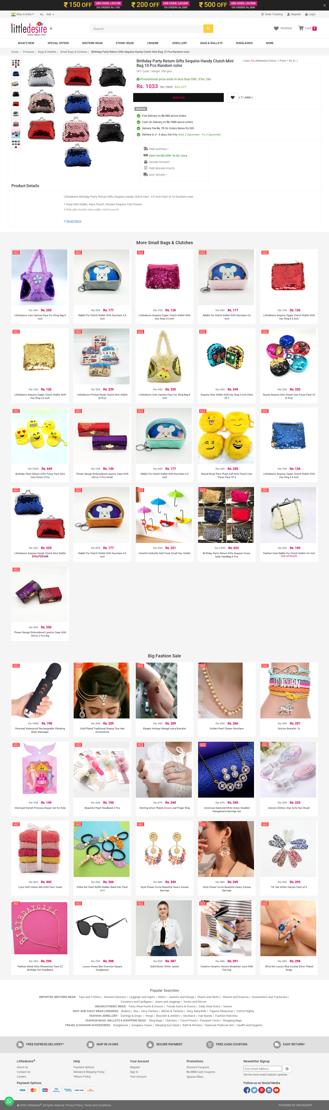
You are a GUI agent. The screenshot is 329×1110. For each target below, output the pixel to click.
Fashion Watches (226, 1016)
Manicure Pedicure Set (219, 1025)
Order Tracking (273, 14)
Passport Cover (210, 1020)
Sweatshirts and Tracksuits (269, 997)
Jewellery (179, 43)
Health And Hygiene (249, 1025)
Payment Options (83, 1067)
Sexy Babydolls (196, 1011)
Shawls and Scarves (236, 997)
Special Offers (58, 43)
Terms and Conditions (98, 1105)
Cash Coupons (201, 1072)
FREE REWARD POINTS (162, 168)
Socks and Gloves (195, 1002)
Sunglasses (244, 43)
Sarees (227, 1006)
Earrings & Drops (132, 1016)
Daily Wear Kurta (209, 1006)
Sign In (134, 1072)
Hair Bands (205, 1016)
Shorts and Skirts (208, 997)
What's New (26, 43)
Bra (136, 1011)
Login (312, 14)
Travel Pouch (188, 1020)
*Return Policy (82, 1076)
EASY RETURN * (158, 174)
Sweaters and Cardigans (136, 1002)
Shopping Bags (232, 1020)
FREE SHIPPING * (159, 149)
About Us (22, 1067)
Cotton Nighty (245, 1011)
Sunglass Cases (141, 1025)
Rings (149, 1016)
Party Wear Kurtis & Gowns (146, 1006)
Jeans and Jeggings (167, 1002)
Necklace (189, 1016)
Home (14, 51)
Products (28, 51)
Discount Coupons (198, 1067)
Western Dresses (115, 997)
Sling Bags (155, 1020)
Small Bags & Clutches (73, 51)
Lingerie (152, 43)
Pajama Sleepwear (221, 1011)
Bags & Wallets (211, 43)
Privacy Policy (74, 1105)
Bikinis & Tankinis (172, 1011)
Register (295, 14)
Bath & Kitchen (192, 1025)
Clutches (171, 1020)
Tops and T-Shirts (90, 997)
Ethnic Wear (125, 43)
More (269, 43)
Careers (21, 1076)
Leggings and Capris (142, 997)
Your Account (138, 1076)
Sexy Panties (149, 1011)
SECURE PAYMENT (159, 162)
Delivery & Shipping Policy (89, 1072)
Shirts (162, 997)
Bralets (125, 1011)
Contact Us (23, 1072)
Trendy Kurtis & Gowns (181, 1006)
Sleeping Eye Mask (167, 1025)
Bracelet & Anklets (168, 1016)
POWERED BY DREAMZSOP (295, 1105)
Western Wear (92, 43)
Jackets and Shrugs (181, 997)
